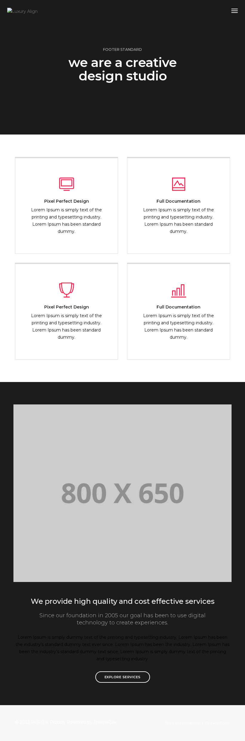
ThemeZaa (105, 722)
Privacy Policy (218, 723)
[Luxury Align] (22, 10)
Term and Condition (182, 723)
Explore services (123, 677)
